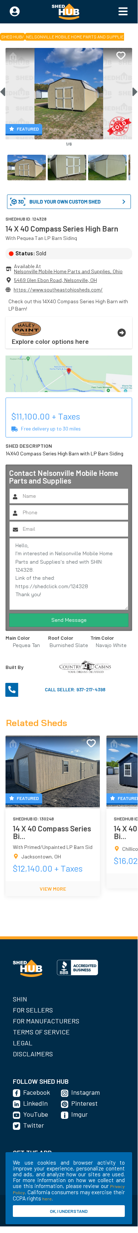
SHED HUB (11, 36)
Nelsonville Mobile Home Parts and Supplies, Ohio (68, 271)
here (47, 1198)
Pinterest (84, 1103)
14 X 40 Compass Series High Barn (62, 228)
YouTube (35, 1114)
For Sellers (33, 1010)
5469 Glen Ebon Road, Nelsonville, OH (55, 280)
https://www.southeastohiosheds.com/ (58, 289)
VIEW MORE (53, 889)
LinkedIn (35, 1103)
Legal (22, 1043)
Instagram (85, 1092)
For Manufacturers (46, 1021)
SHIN (20, 999)
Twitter (33, 1125)
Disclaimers (33, 1054)
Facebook (36, 1092)
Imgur (79, 1114)
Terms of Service (41, 1032)
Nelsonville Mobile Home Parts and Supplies (76, 36)
